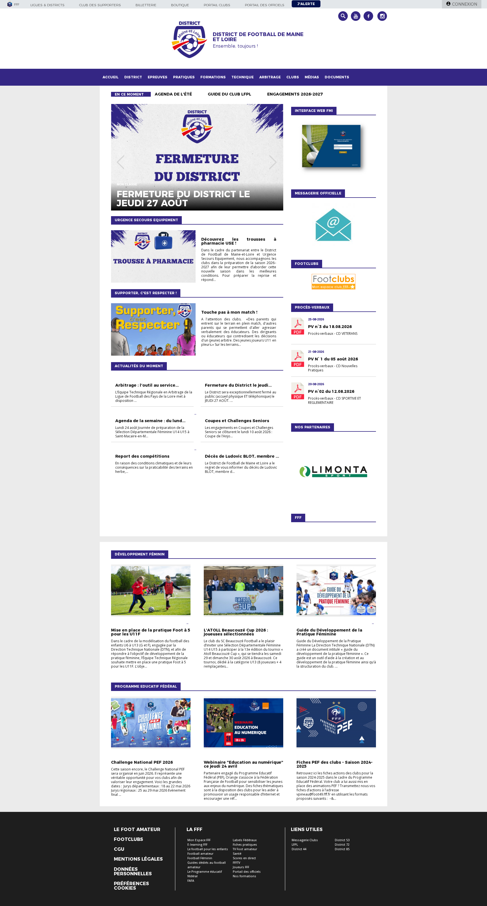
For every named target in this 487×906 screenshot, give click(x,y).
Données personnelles (133, 871)
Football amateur (200, 854)
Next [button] (273, 158)
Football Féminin (199, 858)
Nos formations (244, 876)
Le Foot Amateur (137, 829)
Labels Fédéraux (245, 840)
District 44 (299, 849)
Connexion (464, 4)
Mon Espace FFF (199, 840)
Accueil (111, 77)
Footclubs (128, 839)
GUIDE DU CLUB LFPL (229, 94)
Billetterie (146, 4)
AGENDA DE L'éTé (173, 94)
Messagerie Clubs (305, 840)
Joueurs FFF (241, 867)
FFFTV (236, 863)
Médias (312, 77)
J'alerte (306, 4)
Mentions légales (138, 859)
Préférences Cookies (131, 886)
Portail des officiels (264, 4)
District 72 (342, 845)
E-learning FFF (197, 845)
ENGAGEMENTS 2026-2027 (295, 94)
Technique (242, 77)
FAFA (190, 881)
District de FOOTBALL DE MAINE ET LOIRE (258, 37)
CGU (119, 849)
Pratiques (184, 77)
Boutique (180, 4)
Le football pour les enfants (207, 849)
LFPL (295, 845)
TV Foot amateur (245, 849)
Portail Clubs (217, 4)
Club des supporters (100, 4)
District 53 (342, 840)
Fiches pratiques (245, 845)
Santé (237, 854)
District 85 (342, 849)
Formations (213, 77)
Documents (337, 77)
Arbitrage (270, 77)
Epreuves (157, 77)
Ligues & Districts (47, 4)
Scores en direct (244, 858)
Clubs (292, 77)
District (133, 77)
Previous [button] (120, 158)
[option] (197, 157)
